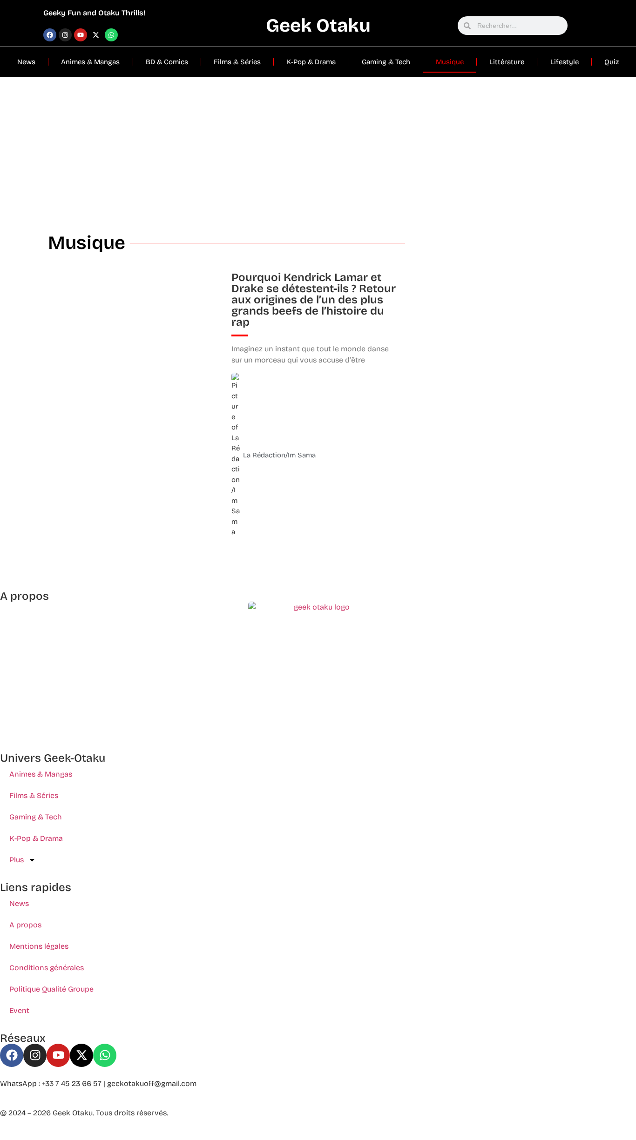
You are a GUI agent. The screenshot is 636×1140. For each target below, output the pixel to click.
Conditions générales (46, 967)
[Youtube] (80, 34)
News (26, 62)
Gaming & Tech (386, 62)
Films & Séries (237, 62)
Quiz (611, 62)
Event (19, 1010)
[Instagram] (65, 34)
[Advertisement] (318, 147)
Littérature (506, 62)
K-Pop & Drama (311, 62)
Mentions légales (38, 946)
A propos (25, 924)
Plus (16, 859)
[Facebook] (49, 34)
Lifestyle (564, 62)
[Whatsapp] (111, 34)
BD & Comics (167, 62)
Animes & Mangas (90, 62)
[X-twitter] (95, 34)
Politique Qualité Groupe (51, 989)
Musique (450, 62)
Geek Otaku (318, 25)
